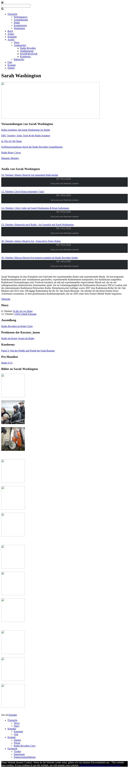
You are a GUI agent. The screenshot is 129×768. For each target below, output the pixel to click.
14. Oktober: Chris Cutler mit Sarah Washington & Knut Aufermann (35, 208)
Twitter (17, 751)
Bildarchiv (19, 59)
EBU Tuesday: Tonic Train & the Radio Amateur (25, 135)
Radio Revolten (28, 48)
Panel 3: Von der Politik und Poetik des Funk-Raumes (28, 350)
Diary (17, 42)
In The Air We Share (11, 141)
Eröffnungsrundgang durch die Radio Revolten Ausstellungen (32, 147)
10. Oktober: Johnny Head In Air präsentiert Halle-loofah (29, 175)
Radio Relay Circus (11, 152)
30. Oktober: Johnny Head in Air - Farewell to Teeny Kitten (31, 241)
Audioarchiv (20, 45)
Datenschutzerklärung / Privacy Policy (102, 765)
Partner (11, 68)
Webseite (5, 299)
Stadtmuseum (27, 51)
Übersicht (12, 14)
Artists (11, 34)
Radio (17, 22)
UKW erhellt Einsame (25, 314)
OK (81, 765)
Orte (10, 62)
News (17, 723)
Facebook (12, 748)
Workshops (19, 28)
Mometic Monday (10, 158)
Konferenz (25, 56)
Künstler (12, 715)
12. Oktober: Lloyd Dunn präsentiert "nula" (23, 191)
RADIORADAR (28, 53)
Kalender (12, 36)
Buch (10, 31)
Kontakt (12, 65)
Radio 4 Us (7, 362)
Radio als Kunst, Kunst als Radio (17, 338)
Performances (20, 17)
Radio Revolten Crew (25, 745)
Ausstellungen (21, 19)
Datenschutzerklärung (25, 757)
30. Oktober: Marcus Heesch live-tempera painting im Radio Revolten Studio (39, 257)
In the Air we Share (23, 311)
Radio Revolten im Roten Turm (17, 326)
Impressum (19, 754)
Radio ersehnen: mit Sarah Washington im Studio (25, 130)
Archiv (11, 39)
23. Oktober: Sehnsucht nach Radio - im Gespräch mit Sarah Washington (37, 224)
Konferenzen (20, 25)
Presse (17, 743)
